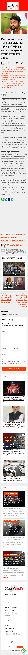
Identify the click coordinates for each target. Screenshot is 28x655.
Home (6, 625)
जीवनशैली (7, 616)
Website (4, 354)
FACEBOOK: (11, 314)
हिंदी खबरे (14, 613)
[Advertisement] (14, 218)
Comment (5, 331)
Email (16, 348)
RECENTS (5, 376)
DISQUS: (17, 314)
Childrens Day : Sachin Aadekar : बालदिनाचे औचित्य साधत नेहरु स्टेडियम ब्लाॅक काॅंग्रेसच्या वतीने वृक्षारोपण (13, 272)
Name (4, 348)
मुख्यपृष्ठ (7, 607)
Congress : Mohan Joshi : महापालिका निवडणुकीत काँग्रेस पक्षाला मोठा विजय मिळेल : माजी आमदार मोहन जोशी (14, 77)
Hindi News (16, 634)
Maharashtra (9, 631)
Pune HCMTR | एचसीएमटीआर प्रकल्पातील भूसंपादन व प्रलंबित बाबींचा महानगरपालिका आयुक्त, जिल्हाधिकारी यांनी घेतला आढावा (14, 478)
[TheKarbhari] (12, 6)
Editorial (7, 634)
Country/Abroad (10, 628)
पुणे (13, 610)
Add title (6, 487)
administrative (11, 493)
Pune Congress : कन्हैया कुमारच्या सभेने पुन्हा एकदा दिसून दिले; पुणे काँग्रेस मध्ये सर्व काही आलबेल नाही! (6, 298)
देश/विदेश (14, 607)
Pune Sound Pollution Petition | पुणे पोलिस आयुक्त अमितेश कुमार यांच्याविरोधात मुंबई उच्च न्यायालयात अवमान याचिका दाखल (13, 399)
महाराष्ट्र (7, 610)
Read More (22, 515)
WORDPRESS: (5, 314)
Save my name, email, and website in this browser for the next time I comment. (13, 363)
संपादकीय (7, 613)
